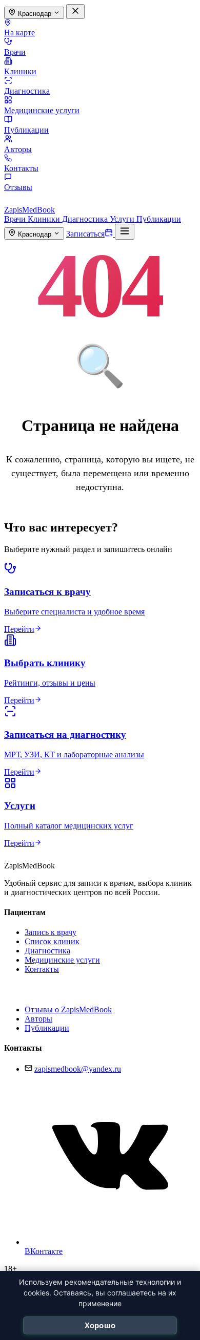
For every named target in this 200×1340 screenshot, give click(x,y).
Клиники (20, 71)
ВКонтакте (44, 1251)
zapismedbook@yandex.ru (77, 1069)
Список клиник (52, 941)
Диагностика (27, 91)
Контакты (21, 168)
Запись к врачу (50, 932)
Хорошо (100, 1325)
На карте (19, 32)
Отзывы (18, 187)
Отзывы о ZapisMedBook (68, 1009)
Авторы (18, 149)
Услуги (123, 219)
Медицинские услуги (41, 110)
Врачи (15, 52)
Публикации (26, 129)
